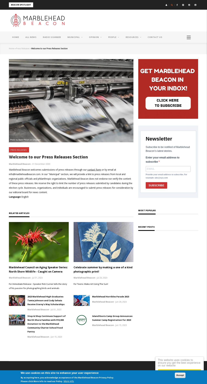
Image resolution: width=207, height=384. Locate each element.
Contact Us (155, 37)
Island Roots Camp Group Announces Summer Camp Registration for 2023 (112, 318)
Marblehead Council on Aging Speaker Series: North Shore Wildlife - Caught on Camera (38, 269)
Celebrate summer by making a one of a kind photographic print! (103, 269)
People (112, 37)
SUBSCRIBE (156, 185)
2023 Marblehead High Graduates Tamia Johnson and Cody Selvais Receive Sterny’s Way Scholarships (46, 300)
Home (15, 37)
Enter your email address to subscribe (163, 159)
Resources (132, 37)
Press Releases (23, 48)
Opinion (94, 37)
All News (30, 37)
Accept (180, 375)
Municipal (73, 37)
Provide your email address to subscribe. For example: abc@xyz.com (166, 176)
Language (15, 196)
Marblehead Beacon (20, 163)
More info (69, 381)
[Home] (39, 20)
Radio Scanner (52, 37)
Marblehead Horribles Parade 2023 (110, 296)
